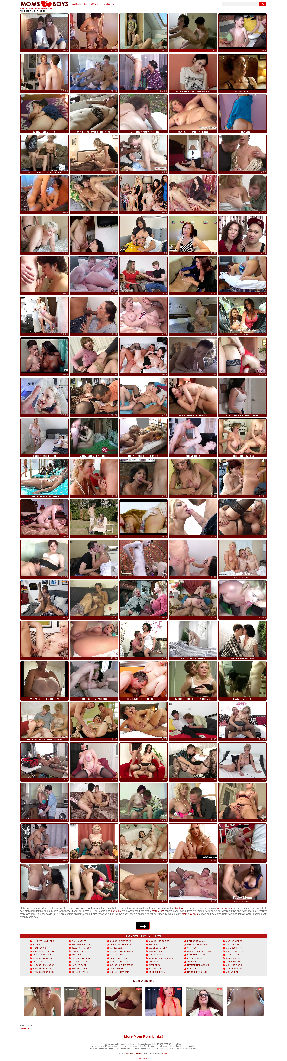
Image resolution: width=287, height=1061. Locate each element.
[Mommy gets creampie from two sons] (94, 720)
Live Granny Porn (42, 955)
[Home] (44, 3)
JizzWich (192, 962)
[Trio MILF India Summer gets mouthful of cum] (143, 153)
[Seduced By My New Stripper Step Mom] (193, 315)
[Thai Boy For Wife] (193, 31)
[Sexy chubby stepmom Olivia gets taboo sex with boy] (44, 882)
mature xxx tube (235, 951)
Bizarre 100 (155, 965)
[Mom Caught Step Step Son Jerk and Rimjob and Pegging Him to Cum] (193, 193)
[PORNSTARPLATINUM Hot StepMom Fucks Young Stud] (44, 517)
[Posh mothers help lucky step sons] (44, 801)
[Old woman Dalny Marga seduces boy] (44, 639)
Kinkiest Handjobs (43, 941)
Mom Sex (76, 955)
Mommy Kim (231, 972)
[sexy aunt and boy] (94, 153)
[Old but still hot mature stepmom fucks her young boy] (193, 801)
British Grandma (119, 972)
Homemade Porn (196, 955)
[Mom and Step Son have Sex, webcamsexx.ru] (44, 234)
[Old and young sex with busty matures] (44, 841)
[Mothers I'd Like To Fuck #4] (143, 598)
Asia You (153, 962)
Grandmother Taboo (121, 965)
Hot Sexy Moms (79, 972)
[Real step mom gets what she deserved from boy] (143, 720)
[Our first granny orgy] (143, 193)
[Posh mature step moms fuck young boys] (143, 760)
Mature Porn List (197, 972)
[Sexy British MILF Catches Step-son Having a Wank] (143, 882)
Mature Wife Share (43, 951)
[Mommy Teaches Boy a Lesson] (193, 153)
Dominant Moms (196, 941)
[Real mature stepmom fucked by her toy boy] (94, 558)
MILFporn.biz (232, 962)
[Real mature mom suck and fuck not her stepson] (193, 517)
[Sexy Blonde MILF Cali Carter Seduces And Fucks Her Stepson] (94, 639)
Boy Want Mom (156, 969)
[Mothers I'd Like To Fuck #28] (94, 396)
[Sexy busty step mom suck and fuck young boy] (94, 882)
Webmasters (143, 1058)
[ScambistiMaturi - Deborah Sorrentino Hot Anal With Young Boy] (143, 355)
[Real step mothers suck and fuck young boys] (242, 720)
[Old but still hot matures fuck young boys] (193, 760)
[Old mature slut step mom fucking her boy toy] (193, 720)
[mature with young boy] (143, 31)
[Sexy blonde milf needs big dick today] (143, 558)
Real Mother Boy (81, 948)
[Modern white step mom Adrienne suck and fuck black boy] (94, 315)
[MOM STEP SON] (44, 558)
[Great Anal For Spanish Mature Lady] (143, 517)
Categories (79, 4)
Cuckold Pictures (120, 941)
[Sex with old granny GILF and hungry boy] (193, 882)
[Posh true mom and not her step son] (242, 153)
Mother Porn (79, 965)
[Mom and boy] (94, 31)
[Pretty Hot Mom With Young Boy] (242, 193)
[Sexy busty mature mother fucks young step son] (143, 396)
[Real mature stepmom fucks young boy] (143, 639)
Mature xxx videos (43, 965)
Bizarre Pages (118, 955)
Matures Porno (41, 969)
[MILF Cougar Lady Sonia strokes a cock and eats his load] (242, 760)
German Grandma (197, 945)
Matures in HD (233, 948)
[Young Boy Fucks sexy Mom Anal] (242, 355)
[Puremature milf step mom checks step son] (44, 315)
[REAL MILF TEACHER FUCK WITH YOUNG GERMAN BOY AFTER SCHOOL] (242, 598)
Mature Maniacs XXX (198, 965)
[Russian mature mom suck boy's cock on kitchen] (94, 234)
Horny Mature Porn (121, 951)
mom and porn (233, 965)
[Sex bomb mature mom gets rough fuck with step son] (242, 517)
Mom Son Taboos (80, 945)
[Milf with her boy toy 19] (94, 193)
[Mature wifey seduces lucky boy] (143, 274)
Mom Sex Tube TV (80, 969)
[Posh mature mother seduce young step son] (242, 801)
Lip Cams (37, 962)
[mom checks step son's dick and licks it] (193, 274)
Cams (94, 4)
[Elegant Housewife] (44, 72)
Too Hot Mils (78, 951)
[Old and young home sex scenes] (94, 517)
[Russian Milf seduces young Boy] (44, 193)
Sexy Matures (79, 962)
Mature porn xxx (42, 958)
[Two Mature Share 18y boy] (242, 31)
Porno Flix (193, 969)
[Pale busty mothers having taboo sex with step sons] (94, 841)
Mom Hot (37, 945)
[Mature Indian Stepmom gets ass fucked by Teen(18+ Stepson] (143, 234)
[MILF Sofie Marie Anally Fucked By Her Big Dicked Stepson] (94, 274)
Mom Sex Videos (157, 955)
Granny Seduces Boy (199, 951)
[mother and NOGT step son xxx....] (242, 477)
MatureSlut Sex (157, 948)
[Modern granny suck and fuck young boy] (193, 598)
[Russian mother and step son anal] (242, 274)
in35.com (25, 1028)
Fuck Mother (78, 941)
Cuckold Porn (156, 972)
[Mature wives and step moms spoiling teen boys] (94, 355)
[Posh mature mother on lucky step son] (94, 760)
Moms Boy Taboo (119, 958)
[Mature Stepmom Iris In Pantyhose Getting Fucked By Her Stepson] (44, 598)
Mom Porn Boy (156, 951)
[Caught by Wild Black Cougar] (44, 355)
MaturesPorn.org (43, 972)
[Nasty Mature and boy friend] (44, 31)
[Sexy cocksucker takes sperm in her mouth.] (193, 558)
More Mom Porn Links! (143, 1036)
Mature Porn (233, 945)
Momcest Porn (233, 969)
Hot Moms (154, 945)
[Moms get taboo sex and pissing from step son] (143, 841)
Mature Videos (233, 941)
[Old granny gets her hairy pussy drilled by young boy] (242, 841)
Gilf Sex (191, 948)
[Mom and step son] (143, 72)
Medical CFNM (233, 955)
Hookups (108, 4)
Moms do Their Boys (121, 945)
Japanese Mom (118, 969)
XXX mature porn (120, 962)
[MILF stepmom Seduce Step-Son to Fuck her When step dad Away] (143, 801)
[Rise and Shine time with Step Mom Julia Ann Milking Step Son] (193, 841)
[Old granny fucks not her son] (143, 477)
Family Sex (116, 948)
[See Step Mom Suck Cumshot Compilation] (193, 477)
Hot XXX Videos (195, 958)
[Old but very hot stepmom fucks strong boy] (143, 315)
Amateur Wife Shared (160, 958)
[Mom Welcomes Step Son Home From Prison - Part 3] (193, 234)
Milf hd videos (233, 958)
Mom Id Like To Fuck (159, 941)
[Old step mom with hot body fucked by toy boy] (94, 477)
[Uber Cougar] (94, 72)
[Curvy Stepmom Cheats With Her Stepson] (44, 396)
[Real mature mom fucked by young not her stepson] (242, 234)
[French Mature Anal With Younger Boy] (94, 598)
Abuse (164, 1053)
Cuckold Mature (81, 958)
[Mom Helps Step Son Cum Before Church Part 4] (193, 355)
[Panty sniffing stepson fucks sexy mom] (44, 760)
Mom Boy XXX (39, 948)
